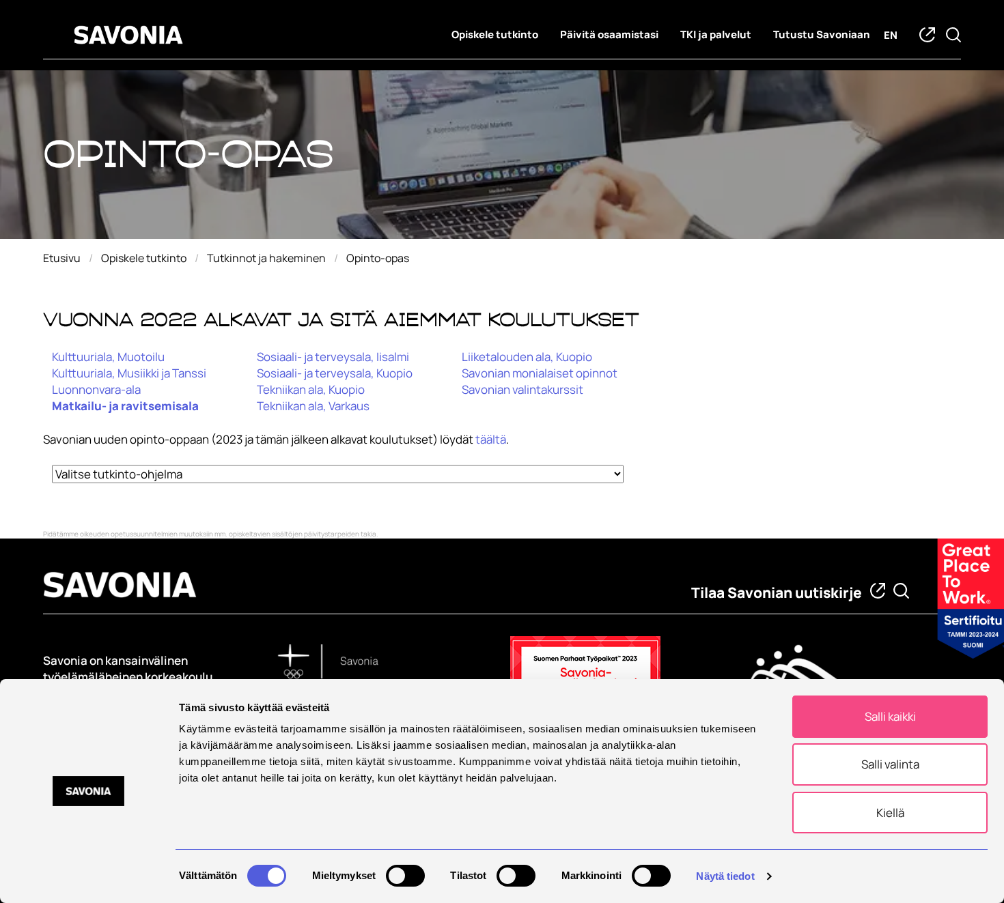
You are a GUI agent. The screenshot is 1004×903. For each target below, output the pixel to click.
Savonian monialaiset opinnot (539, 373)
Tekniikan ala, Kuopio (311, 389)
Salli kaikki (890, 716)
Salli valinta (890, 764)
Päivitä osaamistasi (609, 34)
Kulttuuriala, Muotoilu (108, 356)
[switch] (405, 876)
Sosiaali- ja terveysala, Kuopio (335, 373)
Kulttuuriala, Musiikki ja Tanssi (129, 373)
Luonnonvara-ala (96, 389)
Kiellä (890, 812)
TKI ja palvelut (715, 34)
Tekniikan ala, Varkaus (313, 406)
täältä (490, 439)
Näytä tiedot (725, 876)
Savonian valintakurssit (522, 389)
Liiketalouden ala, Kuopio (527, 356)
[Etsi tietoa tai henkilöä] (901, 591)
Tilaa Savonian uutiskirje (776, 592)
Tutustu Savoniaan (821, 34)
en (890, 35)
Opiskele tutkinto (494, 34)
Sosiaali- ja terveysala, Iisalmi (333, 356)
